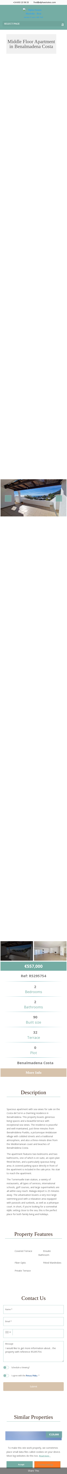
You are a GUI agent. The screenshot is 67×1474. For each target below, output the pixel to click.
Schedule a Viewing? (20, 1367)
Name (8, 1309)
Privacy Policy (31, 1376)
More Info (33, 1072)
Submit (33, 1386)
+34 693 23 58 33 (21, 2)
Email (8, 1321)
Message (9, 1344)
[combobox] (8, 1332)
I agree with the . (25, 1375)
